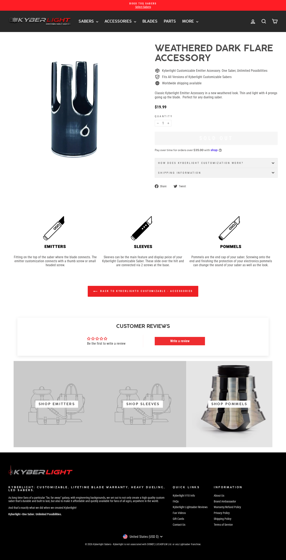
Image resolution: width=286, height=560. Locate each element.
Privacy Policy (222, 513)
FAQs (176, 501)
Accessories (118, 21)
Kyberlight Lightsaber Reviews (190, 507)
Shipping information (179, 172)
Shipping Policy (222, 518)
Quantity (164, 116)
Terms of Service (223, 524)
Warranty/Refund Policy (227, 507)
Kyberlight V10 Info (184, 495)
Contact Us (179, 524)
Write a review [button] (179, 341)
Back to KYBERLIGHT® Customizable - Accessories (146, 291)
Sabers (87, 21)
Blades (149, 21)
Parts (170, 21)
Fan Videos (179, 513)
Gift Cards (178, 518)
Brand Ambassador (225, 501)
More (188, 21)
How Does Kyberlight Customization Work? (200, 162)
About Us (219, 495)
